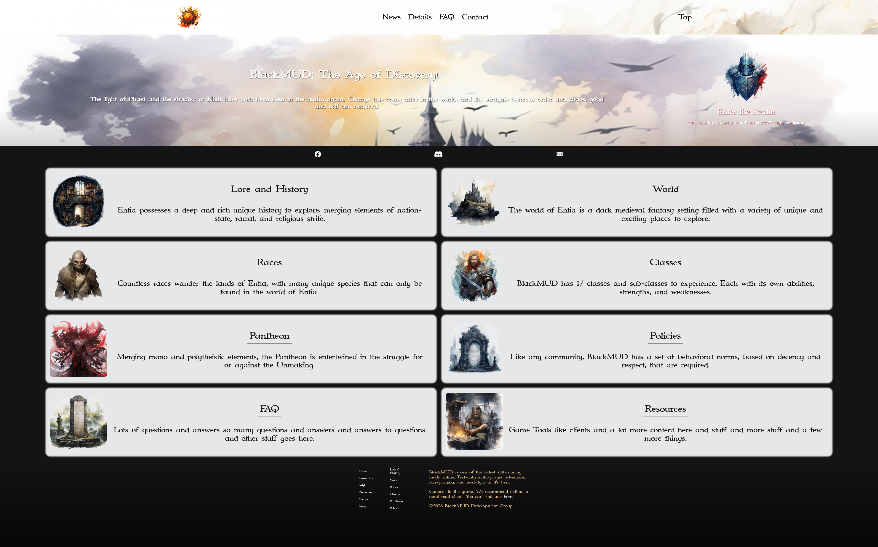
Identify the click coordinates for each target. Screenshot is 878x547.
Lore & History (395, 471)
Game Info (366, 478)
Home (363, 471)
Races (394, 487)
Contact (475, 17)
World (394, 480)
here (508, 496)
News (392, 17)
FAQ (447, 17)
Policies (394, 508)
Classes (395, 494)
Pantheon (396, 501)
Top (685, 17)
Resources (365, 492)
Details (420, 17)
